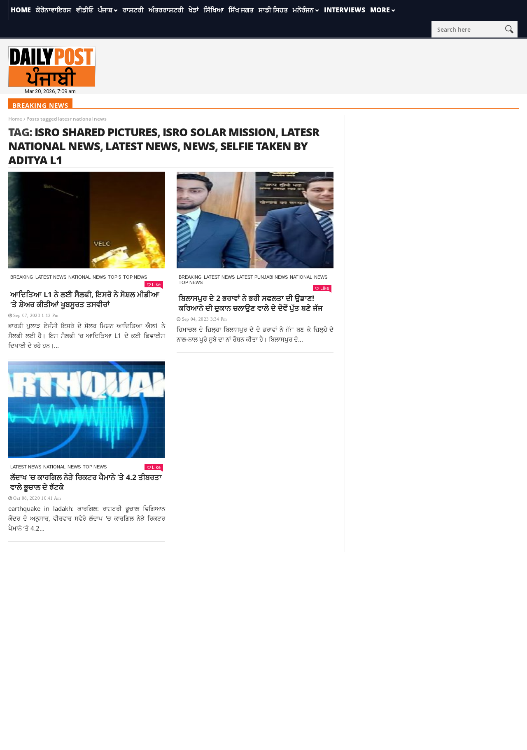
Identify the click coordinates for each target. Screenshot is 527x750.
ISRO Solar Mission (219, 132)
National (79, 277)
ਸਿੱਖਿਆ (214, 9)
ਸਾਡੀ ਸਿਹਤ (273, 9)
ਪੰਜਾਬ (105, 9)
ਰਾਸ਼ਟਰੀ (133, 9)
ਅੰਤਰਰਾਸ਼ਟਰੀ (166, 9)
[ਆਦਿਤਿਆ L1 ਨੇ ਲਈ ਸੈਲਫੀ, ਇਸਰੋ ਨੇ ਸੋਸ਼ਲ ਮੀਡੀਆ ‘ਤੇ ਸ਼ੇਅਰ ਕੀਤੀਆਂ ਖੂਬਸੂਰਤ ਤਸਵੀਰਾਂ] (86, 220)
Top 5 (114, 277)
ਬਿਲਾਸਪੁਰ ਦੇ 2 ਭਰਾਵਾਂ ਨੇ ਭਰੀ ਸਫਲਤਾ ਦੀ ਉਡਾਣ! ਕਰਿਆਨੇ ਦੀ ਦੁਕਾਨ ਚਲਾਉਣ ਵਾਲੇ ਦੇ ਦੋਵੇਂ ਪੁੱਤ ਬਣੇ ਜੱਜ (251, 303)
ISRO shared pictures (96, 132)
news (199, 146)
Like (156, 284)
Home (21, 9)
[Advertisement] (263, 609)
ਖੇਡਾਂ (194, 9)
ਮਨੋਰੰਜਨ (303, 9)
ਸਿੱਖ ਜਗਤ (241, 9)
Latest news (50, 277)
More (380, 9)
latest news (141, 146)
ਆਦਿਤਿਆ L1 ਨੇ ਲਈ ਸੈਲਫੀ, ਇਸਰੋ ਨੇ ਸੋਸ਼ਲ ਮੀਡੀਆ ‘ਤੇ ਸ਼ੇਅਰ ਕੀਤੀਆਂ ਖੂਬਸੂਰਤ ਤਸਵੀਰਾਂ (84, 299)
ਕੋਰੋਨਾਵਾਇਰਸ (53, 9)
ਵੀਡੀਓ (84, 9)
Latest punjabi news (262, 277)
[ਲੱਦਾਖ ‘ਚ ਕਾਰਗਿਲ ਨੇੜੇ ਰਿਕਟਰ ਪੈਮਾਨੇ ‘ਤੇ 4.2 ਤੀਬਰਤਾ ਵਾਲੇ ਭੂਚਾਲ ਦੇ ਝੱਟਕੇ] (86, 409)
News (99, 277)
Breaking (21, 277)
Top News (135, 277)
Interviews (344, 9)
